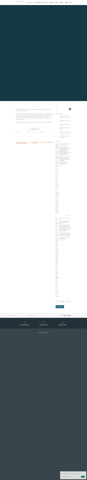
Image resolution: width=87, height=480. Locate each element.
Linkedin (69, 315)
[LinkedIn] (70, 2)
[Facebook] (65, 2)
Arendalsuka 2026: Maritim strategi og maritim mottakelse (65, 116)
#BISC (63, 143)
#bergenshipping (62, 238)
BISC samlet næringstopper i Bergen (64, 128)
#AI (63, 162)
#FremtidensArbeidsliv (63, 163)
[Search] (70, 109)
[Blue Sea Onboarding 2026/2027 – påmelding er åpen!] (57, 136)
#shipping (61, 162)
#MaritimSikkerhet (66, 237)
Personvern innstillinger (66, 476)
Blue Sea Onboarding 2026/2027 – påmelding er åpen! (65, 136)
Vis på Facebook (67, 298)
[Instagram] (68, 2)
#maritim (65, 162)
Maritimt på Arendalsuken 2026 (65, 124)
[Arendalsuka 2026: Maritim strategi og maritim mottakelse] (57, 116)
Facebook (65, 315)
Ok (82, 476)
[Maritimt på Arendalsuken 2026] (57, 124)
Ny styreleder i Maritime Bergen (65, 120)
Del (70, 298)
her (51, 122)
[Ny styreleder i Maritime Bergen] (57, 120)
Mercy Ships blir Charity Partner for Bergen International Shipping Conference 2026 (65, 132)
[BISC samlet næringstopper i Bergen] (57, 128)
